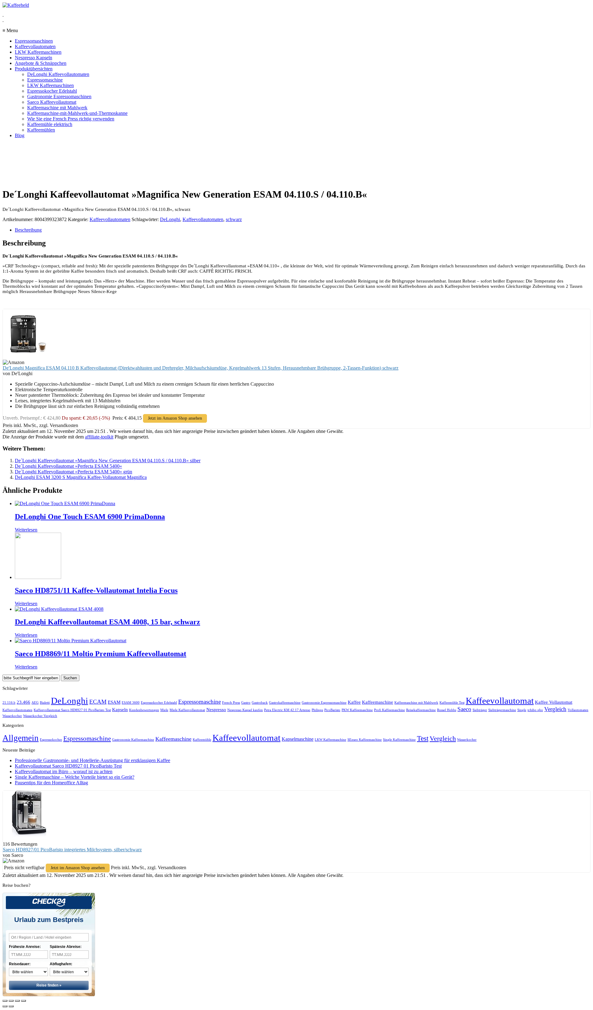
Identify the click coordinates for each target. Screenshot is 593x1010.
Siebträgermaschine (502, 710)
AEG (35, 702)
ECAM (98, 701)
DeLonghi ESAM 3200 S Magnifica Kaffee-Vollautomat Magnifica (81, 477)
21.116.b (8, 702)
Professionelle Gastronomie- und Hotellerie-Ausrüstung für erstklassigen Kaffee (92, 760)
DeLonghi (170, 219)
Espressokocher (51, 739)
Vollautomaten (578, 710)
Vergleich (555, 709)
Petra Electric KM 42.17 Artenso (287, 710)
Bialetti (45, 702)
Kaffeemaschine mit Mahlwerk (57, 107)
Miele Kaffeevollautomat (187, 710)
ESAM (114, 702)
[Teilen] (11, 1001)
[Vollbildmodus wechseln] (17, 1001)
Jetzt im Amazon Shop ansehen (175, 418)
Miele (164, 710)
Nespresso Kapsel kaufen (245, 710)
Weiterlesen (26, 529)
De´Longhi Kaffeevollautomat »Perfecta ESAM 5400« (68, 466)
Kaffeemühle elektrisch (49, 124)
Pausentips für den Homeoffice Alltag (51, 782)
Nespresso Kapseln (33, 57)
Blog (19, 135)
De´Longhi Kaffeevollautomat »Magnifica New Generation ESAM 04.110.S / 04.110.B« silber (107, 460)
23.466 (23, 702)
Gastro (245, 702)
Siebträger (480, 710)
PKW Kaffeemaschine (357, 710)
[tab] (303, 230)
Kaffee (354, 702)
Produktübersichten (34, 68)
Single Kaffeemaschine (399, 739)
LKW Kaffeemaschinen (38, 52)
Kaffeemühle (202, 739)
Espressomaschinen (34, 41)
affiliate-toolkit (99, 436)
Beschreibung (28, 230)
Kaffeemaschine (377, 702)
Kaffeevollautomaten (35, 46)
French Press (231, 702)
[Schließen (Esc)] (4, 1001)
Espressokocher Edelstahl (52, 91)
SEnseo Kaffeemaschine (364, 739)
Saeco (464, 709)
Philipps (317, 710)
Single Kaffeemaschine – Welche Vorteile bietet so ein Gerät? (74, 777)
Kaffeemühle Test (452, 702)
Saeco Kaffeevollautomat (51, 102)
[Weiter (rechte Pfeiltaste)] (11, 1006)
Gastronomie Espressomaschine (324, 702)
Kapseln (120, 709)
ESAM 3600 (131, 702)
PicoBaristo (332, 710)
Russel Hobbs (446, 710)
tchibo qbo (535, 710)
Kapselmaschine (297, 739)
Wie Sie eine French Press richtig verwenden (70, 118)
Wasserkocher (12, 716)
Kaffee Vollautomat (553, 702)
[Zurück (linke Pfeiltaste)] (4, 1006)
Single (521, 710)
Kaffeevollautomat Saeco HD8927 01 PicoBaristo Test (72, 710)
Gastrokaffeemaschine (285, 702)
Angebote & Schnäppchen (40, 63)
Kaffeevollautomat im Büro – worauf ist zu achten (63, 771)
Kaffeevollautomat (500, 701)
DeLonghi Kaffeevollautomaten (58, 74)
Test (422, 738)
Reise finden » (48, 985)
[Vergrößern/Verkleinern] (23, 1001)
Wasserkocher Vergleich (40, 716)
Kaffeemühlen (41, 129)
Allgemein (20, 738)
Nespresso (216, 709)
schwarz (234, 219)
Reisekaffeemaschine (421, 710)
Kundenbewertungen (144, 710)
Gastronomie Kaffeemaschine (133, 739)
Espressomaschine (45, 79)
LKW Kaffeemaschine (330, 739)
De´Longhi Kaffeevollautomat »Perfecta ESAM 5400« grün (73, 471)
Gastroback (260, 702)
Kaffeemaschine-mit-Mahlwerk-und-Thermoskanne (77, 113)
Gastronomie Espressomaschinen (59, 96)
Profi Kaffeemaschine (389, 710)
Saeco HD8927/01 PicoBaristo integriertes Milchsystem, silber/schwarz (72, 849)
